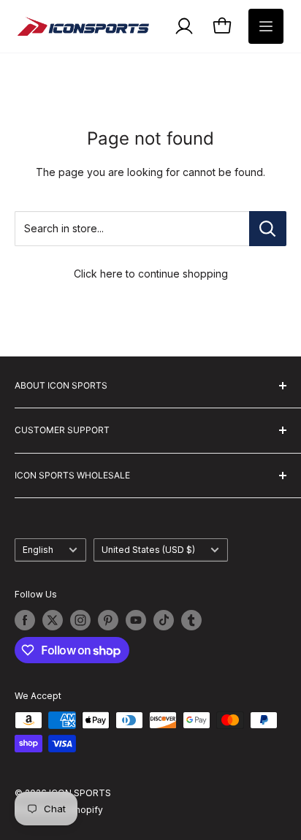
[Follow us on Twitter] (52, 620)
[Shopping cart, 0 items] (222, 26)
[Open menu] (265, 26)
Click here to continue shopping (151, 273)
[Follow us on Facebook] (25, 620)
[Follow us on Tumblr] (191, 620)
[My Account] (184, 26)
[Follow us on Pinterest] (108, 620)
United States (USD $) (148, 549)
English (38, 549)
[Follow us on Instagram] (80, 620)
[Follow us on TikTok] (163, 620)
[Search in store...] (267, 228)
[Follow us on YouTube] (136, 620)
